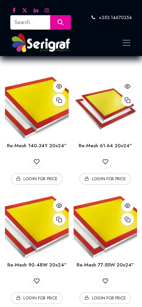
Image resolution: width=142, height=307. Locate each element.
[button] (59, 86)
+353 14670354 (115, 17)
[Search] (60, 22)
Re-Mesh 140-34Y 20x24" (36, 145)
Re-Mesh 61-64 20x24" (105, 145)
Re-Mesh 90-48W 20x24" (36, 264)
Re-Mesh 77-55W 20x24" (105, 264)
